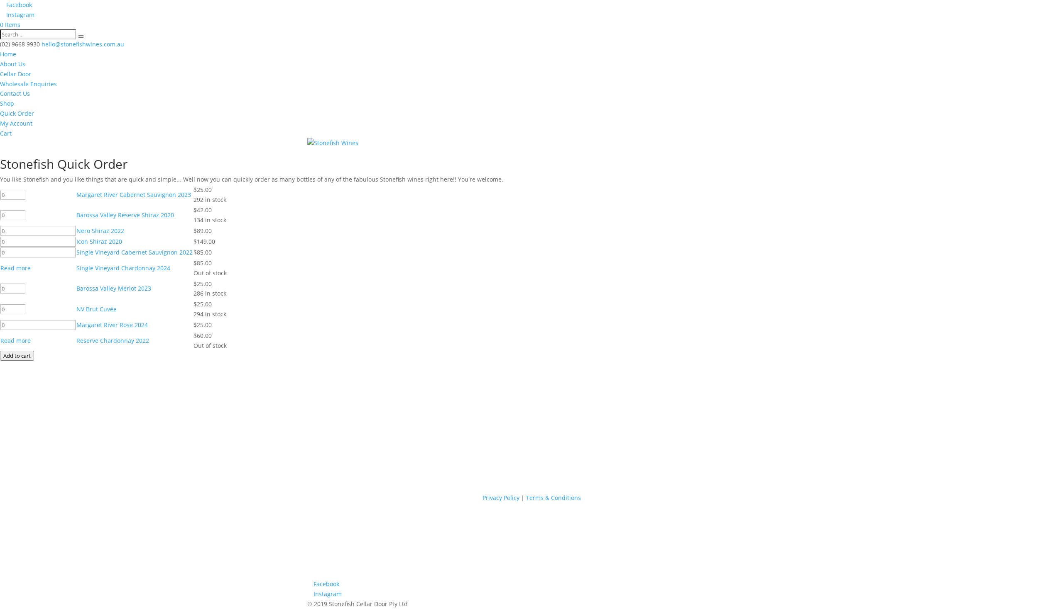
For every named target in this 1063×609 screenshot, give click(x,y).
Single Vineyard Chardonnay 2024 (123, 268)
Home (8, 54)
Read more (15, 268)
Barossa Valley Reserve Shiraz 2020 (125, 215)
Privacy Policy (501, 498)
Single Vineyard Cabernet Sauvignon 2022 (134, 252)
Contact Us (15, 93)
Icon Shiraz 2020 (99, 241)
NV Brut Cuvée (96, 309)
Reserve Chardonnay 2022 (112, 341)
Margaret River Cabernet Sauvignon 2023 (133, 195)
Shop (7, 103)
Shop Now (29, 485)
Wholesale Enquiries (28, 84)
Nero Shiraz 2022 (100, 231)
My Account (16, 123)
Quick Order (17, 113)
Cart (6, 133)
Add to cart (17, 355)
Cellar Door (15, 74)
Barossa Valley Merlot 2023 (113, 288)
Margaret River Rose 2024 (112, 325)
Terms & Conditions (553, 498)
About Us (12, 64)
